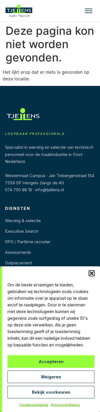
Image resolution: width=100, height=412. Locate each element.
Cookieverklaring (33, 405)
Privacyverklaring (65, 405)
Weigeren (51, 376)
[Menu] (88, 10)
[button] (91, 273)
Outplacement (18, 262)
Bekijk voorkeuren (51, 392)
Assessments (18, 252)
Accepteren (51, 361)
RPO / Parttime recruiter (28, 241)
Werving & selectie (23, 220)
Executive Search (21, 231)
